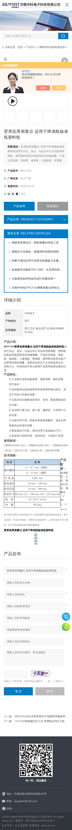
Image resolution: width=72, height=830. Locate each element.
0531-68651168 (66, 617)
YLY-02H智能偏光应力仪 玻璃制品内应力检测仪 (42, 721)
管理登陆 (34, 825)
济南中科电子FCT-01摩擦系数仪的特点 (35, 287)
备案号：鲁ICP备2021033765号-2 (35, 820)
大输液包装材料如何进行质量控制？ (34, 278)
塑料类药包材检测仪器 (52, 47)
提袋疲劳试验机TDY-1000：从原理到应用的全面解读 (38, 269)
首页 (20, 47)
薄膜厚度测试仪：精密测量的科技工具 (35, 242)
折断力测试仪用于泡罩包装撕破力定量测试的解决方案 (38, 260)
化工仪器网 (21, 825)
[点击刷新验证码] (40, 673)
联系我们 (53, 206)
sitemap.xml (48, 825)
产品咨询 (19, 206)
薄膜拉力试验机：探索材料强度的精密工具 (38, 251)
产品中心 (31, 47)
